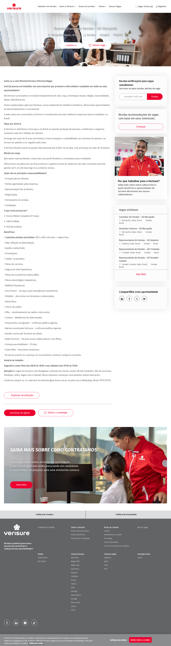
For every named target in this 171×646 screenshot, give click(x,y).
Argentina (107, 558)
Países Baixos (76, 595)
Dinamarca (75, 569)
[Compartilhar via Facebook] (129, 298)
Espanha (74, 573)
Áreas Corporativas (111, 542)
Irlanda (73, 584)
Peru (105, 569)
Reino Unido (75, 603)
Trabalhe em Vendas (47, 6)
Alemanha (75, 558)
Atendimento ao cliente (113, 535)
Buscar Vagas (115, 6)
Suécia (73, 606)
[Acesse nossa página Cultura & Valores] (139, 168)
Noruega (74, 591)
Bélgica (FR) (75, 561)
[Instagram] (25, 623)
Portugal (74, 599)
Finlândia (74, 576)
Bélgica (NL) (75, 565)
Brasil (106, 561)
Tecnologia (108, 538)
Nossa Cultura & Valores (80, 531)
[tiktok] (34, 623)
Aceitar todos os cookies (140, 640)
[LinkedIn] (16, 623)
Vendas (107, 531)
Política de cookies (36, 643)
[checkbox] (97, 45)
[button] (71, 45)
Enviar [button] (154, 96)
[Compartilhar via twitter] (136, 298)
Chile (106, 565)
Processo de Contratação (80, 538)
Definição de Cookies (118, 640)
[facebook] (7, 623)
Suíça (73, 610)
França (73, 580)
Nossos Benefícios (78, 535)
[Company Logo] (14, 6)
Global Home (43, 558)
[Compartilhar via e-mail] (144, 298)
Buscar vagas (142, 527)
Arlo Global (42, 561)
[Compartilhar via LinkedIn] (122, 298)
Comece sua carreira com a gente (116, 546)
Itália (73, 588)
